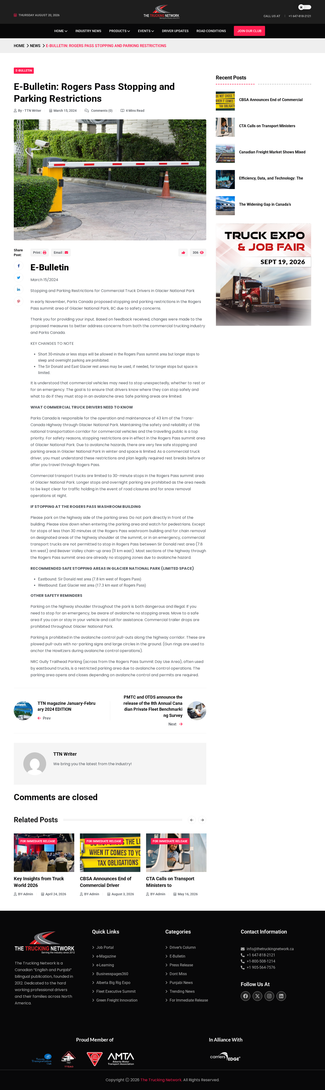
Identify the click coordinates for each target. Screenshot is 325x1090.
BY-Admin (25, 894)
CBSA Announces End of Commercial (271, 99)
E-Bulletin (24, 70)
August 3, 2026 (56, 894)
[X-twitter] (257, 996)
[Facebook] (245, 996)
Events (144, 31)
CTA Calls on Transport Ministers (267, 126)
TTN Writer (65, 754)
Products (117, 31)
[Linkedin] (281, 996)
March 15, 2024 (65, 110)
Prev (47, 718)
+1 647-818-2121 (300, 16)
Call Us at (272, 16)
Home (59, 31)
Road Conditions (211, 31)
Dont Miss (178, 974)
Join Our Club (249, 31)
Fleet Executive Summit (116, 991)
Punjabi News (181, 982)
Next (172, 724)
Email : (59, 252)
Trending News (182, 991)
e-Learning (105, 965)
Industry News (88, 31)
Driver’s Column (183, 947)
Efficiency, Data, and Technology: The (271, 178)
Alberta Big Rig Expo (113, 982)
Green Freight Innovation (117, 1000)
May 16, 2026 (122, 894)
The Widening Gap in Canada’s (265, 204)
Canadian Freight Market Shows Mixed (272, 152)
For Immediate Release (37, 841)
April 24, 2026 (188, 894)
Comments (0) (101, 110)
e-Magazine (106, 956)
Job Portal (105, 947)
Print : (37, 252)
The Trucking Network (161, 1080)
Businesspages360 (112, 974)
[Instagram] (269, 996)
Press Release (181, 965)
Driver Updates (175, 31)
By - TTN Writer (29, 110)
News (35, 46)
